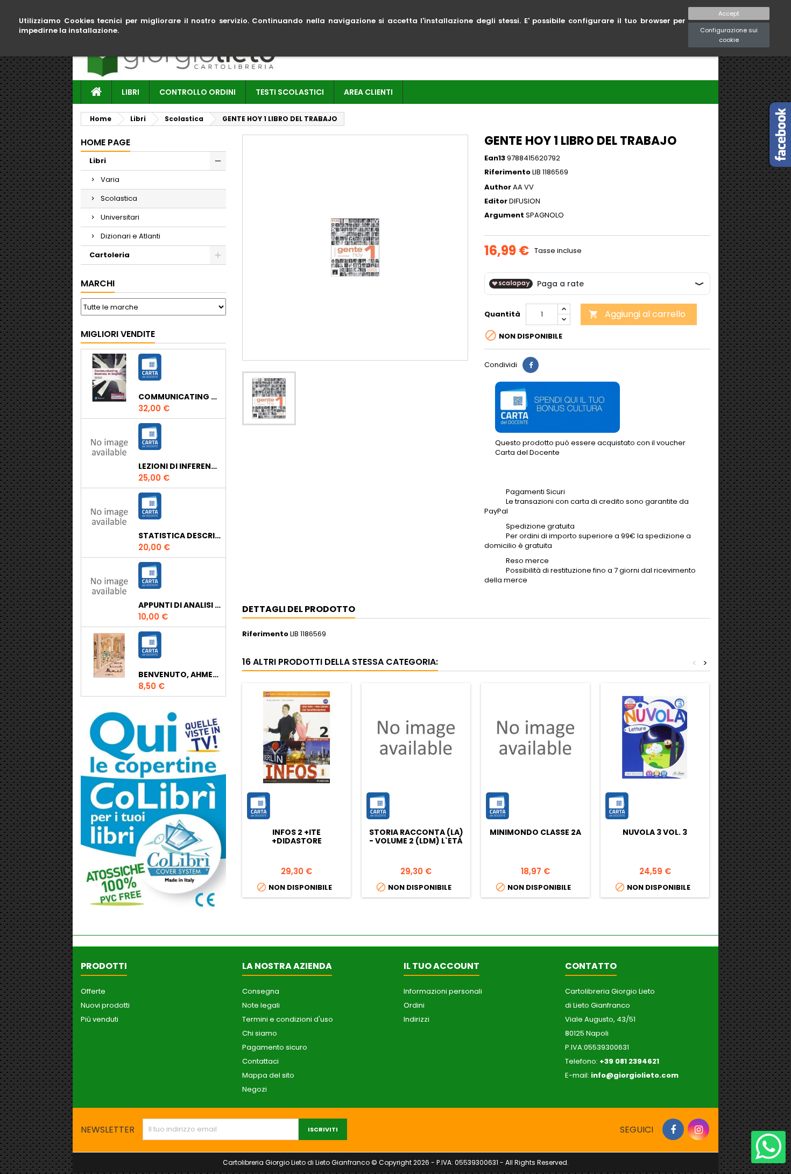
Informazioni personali (443, 991)
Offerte (93, 991)
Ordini (414, 1005)
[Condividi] (530, 365)
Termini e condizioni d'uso (287, 1019)
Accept (728, 13)
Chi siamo (259, 1033)
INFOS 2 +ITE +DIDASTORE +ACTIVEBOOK (296, 841)
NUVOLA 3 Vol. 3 (655, 832)
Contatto (591, 966)
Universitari (120, 217)
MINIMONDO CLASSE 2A (535, 832)
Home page (105, 142)
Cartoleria (109, 255)
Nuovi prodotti (105, 1005)
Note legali (261, 1005)
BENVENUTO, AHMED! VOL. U (179, 674)
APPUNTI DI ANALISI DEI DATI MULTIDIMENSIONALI (179, 605)
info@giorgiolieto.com (635, 1075)
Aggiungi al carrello (637, 314)
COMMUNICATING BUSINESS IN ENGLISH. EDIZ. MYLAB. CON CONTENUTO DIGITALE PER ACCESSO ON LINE (179, 396)
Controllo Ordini (197, 92)
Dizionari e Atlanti (130, 236)
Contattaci (260, 1061)
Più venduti (99, 1019)
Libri (130, 92)
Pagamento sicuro (274, 1047)
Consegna (260, 991)
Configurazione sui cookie (729, 35)
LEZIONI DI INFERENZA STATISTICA (179, 466)
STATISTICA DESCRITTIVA (179, 535)
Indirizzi (416, 1019)
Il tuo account (441, 966)
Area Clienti (368, 92)
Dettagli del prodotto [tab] (298, 609)
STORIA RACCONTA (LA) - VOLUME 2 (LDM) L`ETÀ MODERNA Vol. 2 (416, 841)
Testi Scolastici (290, 92)
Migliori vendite (118, 334)
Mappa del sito (268, 1075)
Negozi (254, 1089)
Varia (110, 179)
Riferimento (507, 172)
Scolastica (119, 198)
